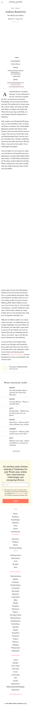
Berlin (15, 513)
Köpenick (15, 594)
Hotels (15, 545)
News (15, 567)
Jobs (15, 678)
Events (15, 672)
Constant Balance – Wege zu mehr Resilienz (19, 403)
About (15, 660)
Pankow (15, 612)
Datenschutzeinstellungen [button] (15, 686)
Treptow (15, 639)
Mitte (15, 600)
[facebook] (9, 698)
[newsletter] (21, 698)
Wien (15, 525)
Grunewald (15, 588)
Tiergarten (15, 636)
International (15, 531)
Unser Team (15, 666)
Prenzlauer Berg (15, 615)
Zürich (15, 528)
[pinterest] (17, 698)
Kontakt (15, 663)
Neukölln (15, 606)
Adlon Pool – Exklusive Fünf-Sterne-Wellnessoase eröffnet (19, 423)
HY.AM (24, 703)
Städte (15, 509)
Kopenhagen (15, 519)
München (15, 522)
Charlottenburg (15, 576)
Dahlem (15, 579)
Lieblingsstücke (15, 555)
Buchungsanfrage (15, 548)
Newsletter (15, 669)
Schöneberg (15, 624)
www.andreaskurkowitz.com (16, 86)
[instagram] (13, 698)
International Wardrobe (16, 354)
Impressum (15, 689)
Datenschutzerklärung (20, 493)
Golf (15, 561)
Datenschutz (15, 683)
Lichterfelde (15, 597)
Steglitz (15, 630)
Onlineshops (15, 558)
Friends (15, 681)
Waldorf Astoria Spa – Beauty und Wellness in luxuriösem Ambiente (19, 443)
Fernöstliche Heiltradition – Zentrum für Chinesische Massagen (18, 392)
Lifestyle (15, 550)
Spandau (15, 627)
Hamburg (15, 516)
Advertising (15, 675)
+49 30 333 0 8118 (15, 84)
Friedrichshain (15, 585)
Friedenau (15, 582)
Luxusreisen (15, 534)
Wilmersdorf (15, 648)
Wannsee (15, 642)
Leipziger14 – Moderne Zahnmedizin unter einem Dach (19, 432)
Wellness (15, 542)
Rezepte (15, 564)
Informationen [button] (15, 655)
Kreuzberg (15, 591)
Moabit (15, 603)
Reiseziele (15, 539)
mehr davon (16, 451)
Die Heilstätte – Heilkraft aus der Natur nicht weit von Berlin (19, 413)
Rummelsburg (15, 618)
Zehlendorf (15, 651)
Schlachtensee (15, 621)
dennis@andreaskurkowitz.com (15, 82)
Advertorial (15, 21)
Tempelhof (15, 633)
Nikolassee (15, 609)
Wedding (15, 645)
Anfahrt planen (16, 76)
